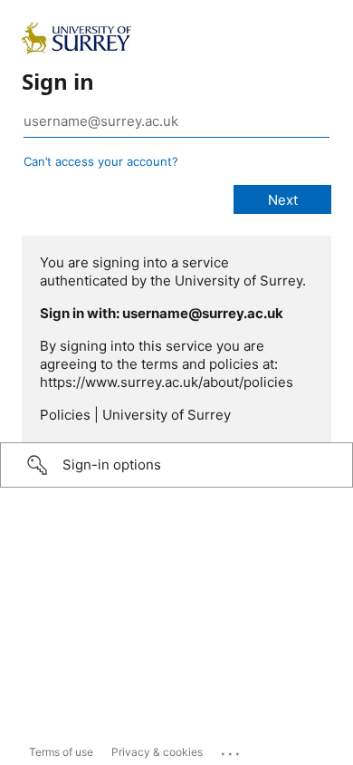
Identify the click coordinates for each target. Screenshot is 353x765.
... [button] (232, 750)
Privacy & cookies (157, 752)
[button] (176, 465)
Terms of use (61, 752)
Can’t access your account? (101, 161)
